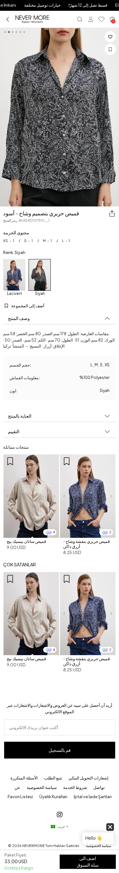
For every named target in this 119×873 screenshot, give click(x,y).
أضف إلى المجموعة (27, 305)
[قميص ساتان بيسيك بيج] (31, 496)
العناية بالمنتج (19, 416)
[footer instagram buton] (60, 814)
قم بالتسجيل (60, 750)
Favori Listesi (20, 796)
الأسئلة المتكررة (24, 777)
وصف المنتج (19, 318)
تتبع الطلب (53, 777)
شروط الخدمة (75, 787)
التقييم (13, 431)
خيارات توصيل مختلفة (42, 5)
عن (17, 787)
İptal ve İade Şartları (93, 796)
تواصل (99, 787)
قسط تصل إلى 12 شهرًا (88, 5)
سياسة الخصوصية (42, 787)
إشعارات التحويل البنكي (89, 777)
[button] (7, 496)
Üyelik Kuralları (53, 796)
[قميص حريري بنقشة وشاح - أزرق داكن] (88, 496)
